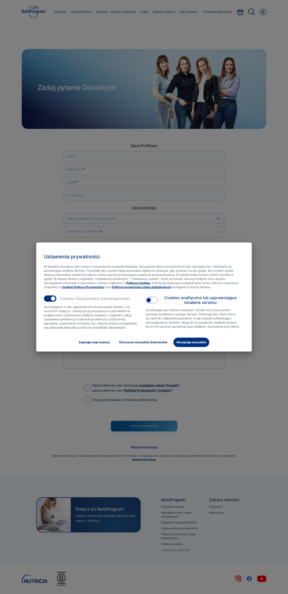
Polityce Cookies (138, 283)
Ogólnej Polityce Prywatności (83, 287)
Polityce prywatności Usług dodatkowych (141, 287)
